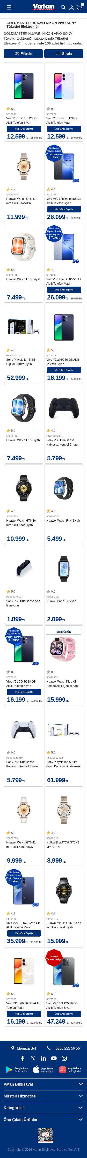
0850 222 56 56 (68, 1048)
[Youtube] (54, 1059)
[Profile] (71, 7)
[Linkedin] (43, 1059)
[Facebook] (23, 1059)
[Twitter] (33, 1059)
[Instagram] (64, 1059)
